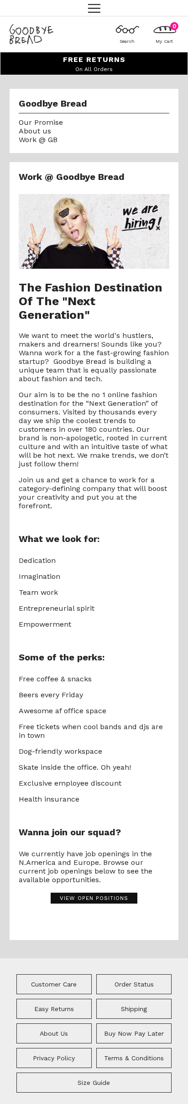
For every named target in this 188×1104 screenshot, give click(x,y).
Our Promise (41, 122)
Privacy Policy (54, 1058)
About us (35, 131)
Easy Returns (54, 1008)
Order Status (134, 984)
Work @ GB (38, 139)
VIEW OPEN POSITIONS (94, 898)
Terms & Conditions (134, 1058)
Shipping (134, 1008)
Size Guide (94, 1082)
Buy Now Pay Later (134, 1033)
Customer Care (54, 984)
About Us (54, 1033)
